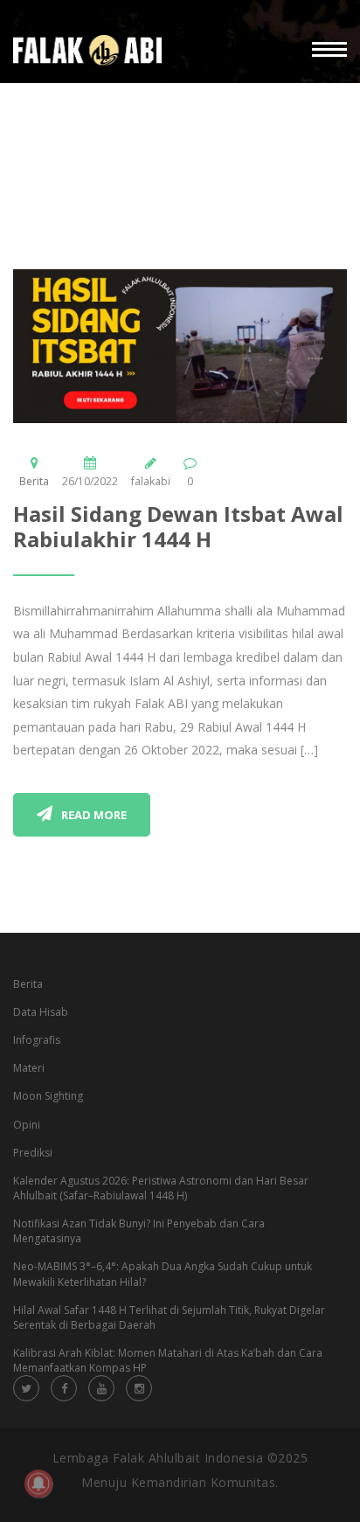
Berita (34, 481)
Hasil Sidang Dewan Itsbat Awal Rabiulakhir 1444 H (178, 526)
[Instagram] (139, 1388)
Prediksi (32, 1152)
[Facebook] (64, 1388)
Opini (26, 1124)
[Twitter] (26, 1388)
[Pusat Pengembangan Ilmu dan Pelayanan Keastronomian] (87, 50)
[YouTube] (101, 1388)
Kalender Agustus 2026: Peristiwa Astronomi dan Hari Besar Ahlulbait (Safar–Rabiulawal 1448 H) (160, 1188)
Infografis (36, 1039)
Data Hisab (40, 1011)
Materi (29, 1067)
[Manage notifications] (38, 1484)
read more (94, 815)
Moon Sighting (48, 1095)
